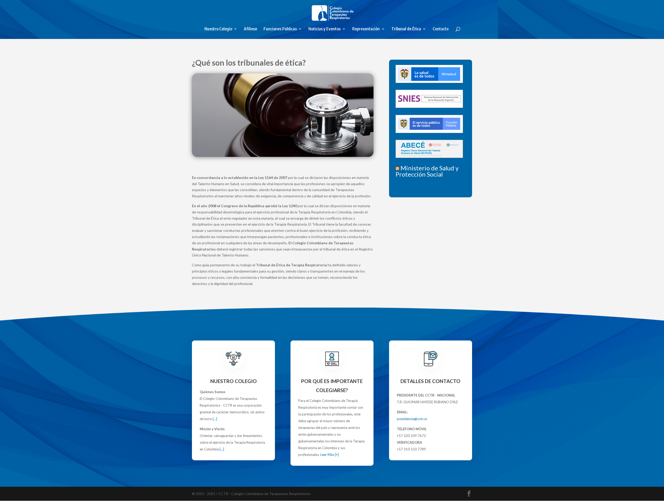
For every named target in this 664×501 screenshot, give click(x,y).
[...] (215, 419)
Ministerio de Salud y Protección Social (427, 171)
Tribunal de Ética (406, 29)
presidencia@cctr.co (412, 419)
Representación (366, 29)
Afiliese (250, 29)
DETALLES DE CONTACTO (430, 381)
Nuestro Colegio (218, 29)
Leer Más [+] (329, 455)
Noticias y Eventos (324, 29)
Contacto (440, 29)
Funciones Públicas (280, 29)
